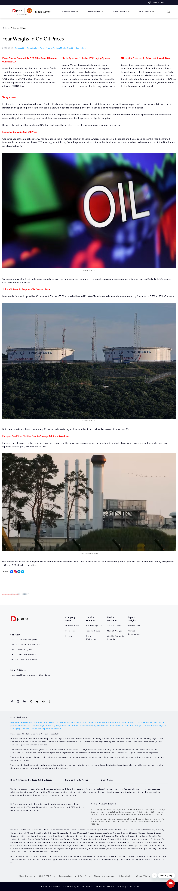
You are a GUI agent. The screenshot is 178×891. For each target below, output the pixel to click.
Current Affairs (19, 28)
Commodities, (21, 48)
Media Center (42, 11)
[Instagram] (15, 571)
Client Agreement (27, 876)
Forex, (43, 48)
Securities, (71, 48)
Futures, (49, 48)
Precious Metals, (60, 48)
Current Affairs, (33, 48)
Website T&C (142, 876)
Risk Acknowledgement (104, 876)
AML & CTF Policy (47, 876)
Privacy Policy (125, 876)
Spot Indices (80, 48)
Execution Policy (66, 876)
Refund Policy (84, 876)
